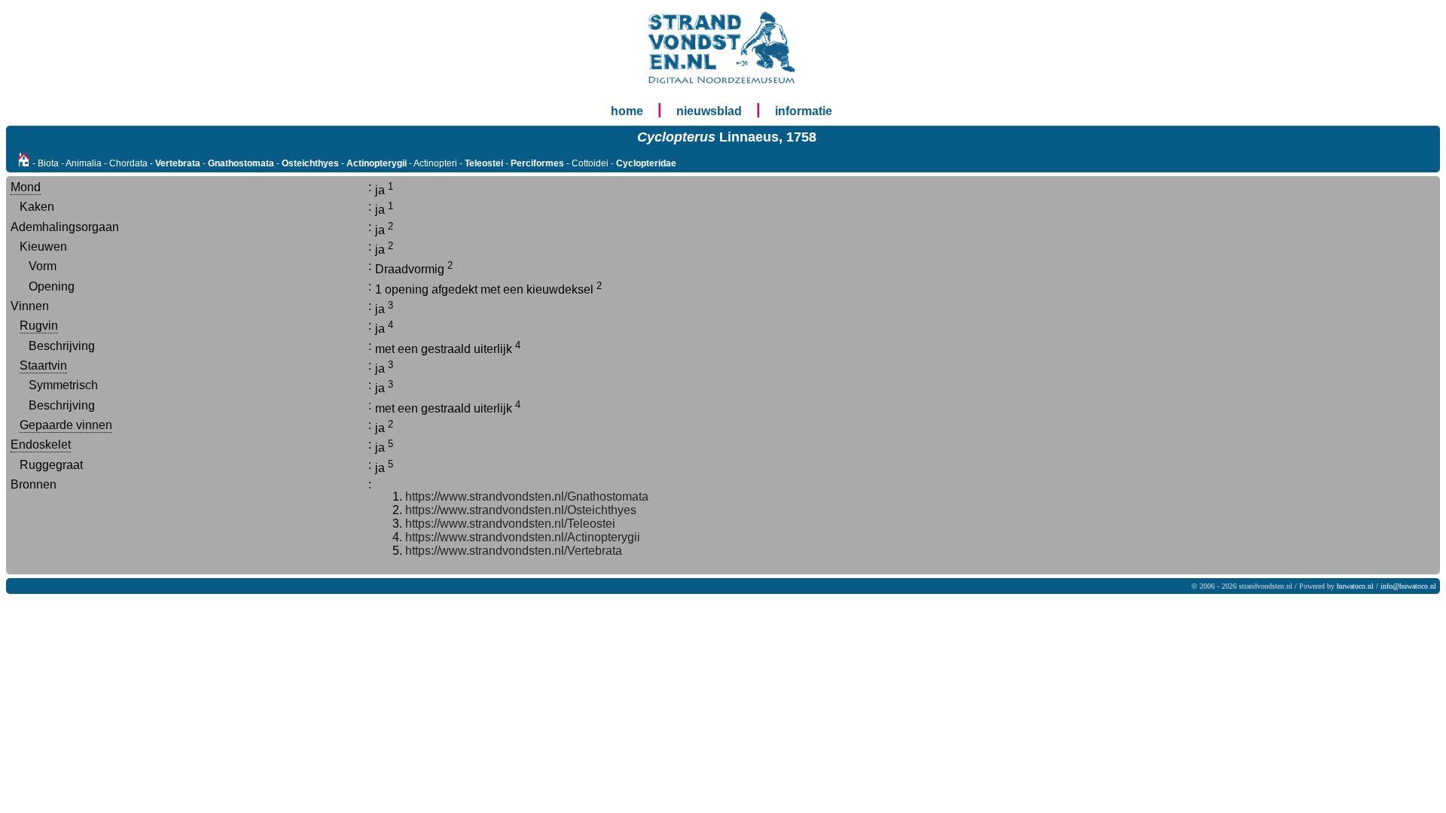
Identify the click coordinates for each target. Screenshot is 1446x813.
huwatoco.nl (1355, 586)
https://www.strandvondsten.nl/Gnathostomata (526, 496)
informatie (803, 111)
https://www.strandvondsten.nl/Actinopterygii (522, 537)
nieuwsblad (709, 111)
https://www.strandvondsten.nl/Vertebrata (513, 550)
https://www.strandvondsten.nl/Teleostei (510, 523)
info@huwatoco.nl (1408, 586)
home (627, 111)
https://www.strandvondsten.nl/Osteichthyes (520, 510)
